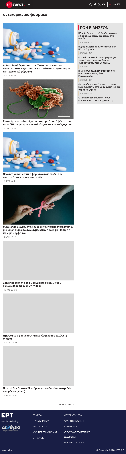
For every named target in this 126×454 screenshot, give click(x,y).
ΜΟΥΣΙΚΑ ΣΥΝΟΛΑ (73, 415)
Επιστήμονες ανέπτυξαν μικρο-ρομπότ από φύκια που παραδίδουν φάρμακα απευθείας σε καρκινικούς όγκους (37, 123)
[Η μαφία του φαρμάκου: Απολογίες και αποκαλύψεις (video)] (38, 313)
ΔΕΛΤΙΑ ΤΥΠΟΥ (40, 426)
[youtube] (103, 4)
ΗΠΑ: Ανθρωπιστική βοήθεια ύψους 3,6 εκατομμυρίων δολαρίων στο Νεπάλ (97, 36)
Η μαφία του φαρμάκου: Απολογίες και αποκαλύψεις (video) (35, 337)
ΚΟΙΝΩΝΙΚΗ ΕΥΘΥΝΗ (74, 420)
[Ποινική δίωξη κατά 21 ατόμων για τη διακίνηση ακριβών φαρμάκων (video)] (38, 366)
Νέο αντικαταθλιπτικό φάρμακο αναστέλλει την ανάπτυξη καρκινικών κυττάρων (32, 175)
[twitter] (99, 4)
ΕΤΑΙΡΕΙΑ (37, 415)
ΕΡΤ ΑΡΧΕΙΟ (38, 437)
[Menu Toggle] (29, 4)
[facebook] (95, 4)
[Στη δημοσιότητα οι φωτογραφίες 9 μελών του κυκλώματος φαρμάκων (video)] (38, 260)
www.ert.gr (7, 450)
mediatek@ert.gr (10, 421)
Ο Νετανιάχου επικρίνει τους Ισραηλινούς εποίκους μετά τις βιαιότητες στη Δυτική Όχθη (95, 100)
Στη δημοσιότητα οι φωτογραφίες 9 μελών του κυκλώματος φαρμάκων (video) (32, 284)
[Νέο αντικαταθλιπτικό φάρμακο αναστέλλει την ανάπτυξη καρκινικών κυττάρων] (38, 152)
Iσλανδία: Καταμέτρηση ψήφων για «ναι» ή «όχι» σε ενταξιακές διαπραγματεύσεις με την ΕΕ (97, 60)
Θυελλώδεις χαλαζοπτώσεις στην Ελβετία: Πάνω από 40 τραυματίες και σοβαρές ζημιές (99, 87)
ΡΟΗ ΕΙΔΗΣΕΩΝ (94, 27)
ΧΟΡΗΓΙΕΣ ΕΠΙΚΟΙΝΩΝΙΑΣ (45, 432)
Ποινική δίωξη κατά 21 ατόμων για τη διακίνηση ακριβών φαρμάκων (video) (37, 390)
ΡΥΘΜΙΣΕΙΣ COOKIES (74, 442)
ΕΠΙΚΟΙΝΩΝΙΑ (70, 426)
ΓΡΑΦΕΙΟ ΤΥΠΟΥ (41, 420)
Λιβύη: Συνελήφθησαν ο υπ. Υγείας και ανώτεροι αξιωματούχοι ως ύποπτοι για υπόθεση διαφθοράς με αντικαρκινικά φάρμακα (36, 68)
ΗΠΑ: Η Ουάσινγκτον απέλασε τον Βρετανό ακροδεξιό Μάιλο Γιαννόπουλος (96, 73)
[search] (90, 4)
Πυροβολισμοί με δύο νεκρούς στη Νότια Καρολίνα (97, 48)
